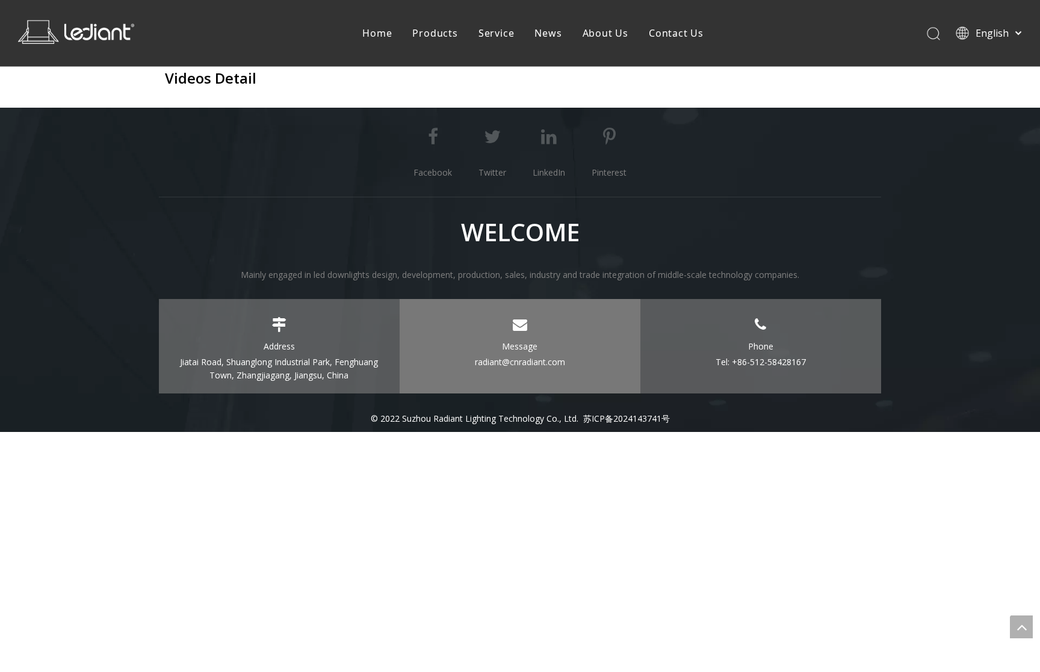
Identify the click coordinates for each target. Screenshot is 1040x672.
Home (377, 33)
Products (434, 33)
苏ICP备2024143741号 (626, 418)
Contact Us (676, 33)
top (1021, 626)
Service (496, 33)
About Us (605, 33)
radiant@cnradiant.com (520, 362)
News (548, 33)
